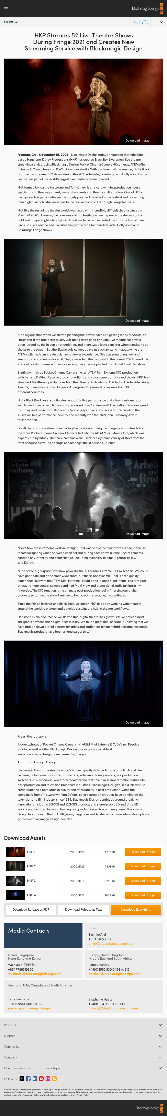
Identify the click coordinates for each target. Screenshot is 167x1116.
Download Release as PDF (31, 909)
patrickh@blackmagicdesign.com (114, 973)
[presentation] (9, 102)
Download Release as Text (83, 909)
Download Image (137, 140)
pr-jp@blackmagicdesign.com (112, 943)
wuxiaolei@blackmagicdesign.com (35, 973)
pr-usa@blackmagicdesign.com (32, 1008)
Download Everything (136, 909)
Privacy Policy (83, 1094)
